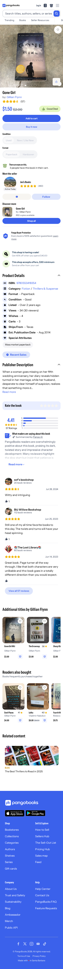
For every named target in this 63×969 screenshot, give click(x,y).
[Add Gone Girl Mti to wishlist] (20, 621)
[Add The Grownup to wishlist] (44, 621)
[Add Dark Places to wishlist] (20, 687)
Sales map (41, 855)
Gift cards (11, 868)
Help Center (42, 888)
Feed (38, 862)
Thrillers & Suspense (45, 288)
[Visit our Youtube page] (38, 944)
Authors (10, 849)
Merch (9, 921)
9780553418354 (26, 283)
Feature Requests (46, 908)
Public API (11, 927)
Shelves (10, 855)
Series (9, 862)
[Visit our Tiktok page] (44, 944)
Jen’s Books (25, 182)
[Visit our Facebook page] (18, 944)
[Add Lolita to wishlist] (44, 687)
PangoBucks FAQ (46, 901)
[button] (31, 276)
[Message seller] (16, 197)
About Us (11, 888)
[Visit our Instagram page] (31, 944)
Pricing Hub (42, 849)
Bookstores (12, 829)
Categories (12, 842)
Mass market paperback (18, 344)
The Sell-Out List (45, 842)
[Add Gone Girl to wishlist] (58, 30)
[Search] (57, 14)
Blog (7, 908)
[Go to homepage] (11, 5)
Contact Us (42, 895)
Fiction (26, 288)
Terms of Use (23, 956)
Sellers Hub (42, 836)
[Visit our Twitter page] (25, 944)
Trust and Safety (15, 895)
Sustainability (13, 901)
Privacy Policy (39, 956)
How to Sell (42, 829)
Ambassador (12, 914)
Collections (12, 836)
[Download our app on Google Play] (35, 813)
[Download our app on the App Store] (14, 813)
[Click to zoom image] (31, 56)
